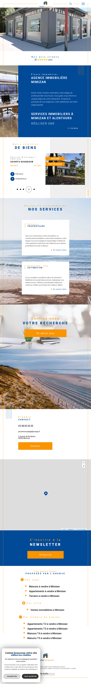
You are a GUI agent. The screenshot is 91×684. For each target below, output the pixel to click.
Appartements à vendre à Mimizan (47, 592)
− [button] (83, 466)
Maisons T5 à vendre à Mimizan (44, 639)
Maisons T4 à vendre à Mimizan (44, 634)
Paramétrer (12, 676)
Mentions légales (41, 669)
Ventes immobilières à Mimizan (47, 610)
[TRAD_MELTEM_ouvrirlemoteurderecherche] (70, 4)
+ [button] (83, 463)
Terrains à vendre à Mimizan (44, 596)
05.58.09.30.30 (25, 426)
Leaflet (64, 530)
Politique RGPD (65, 669)
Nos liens (56, 669)
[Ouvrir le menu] (83, 4)
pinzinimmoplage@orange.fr (29, 432)
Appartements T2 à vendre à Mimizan (47, 624)
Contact (88, 193)
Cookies (73, 669)
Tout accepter (30, 676)
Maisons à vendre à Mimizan (44, 587)
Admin (50, 669)
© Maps (71, 530)
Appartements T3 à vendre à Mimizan (47, 629)
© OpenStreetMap (81, 530)
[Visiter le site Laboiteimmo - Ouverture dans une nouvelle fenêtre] (45, 677)
